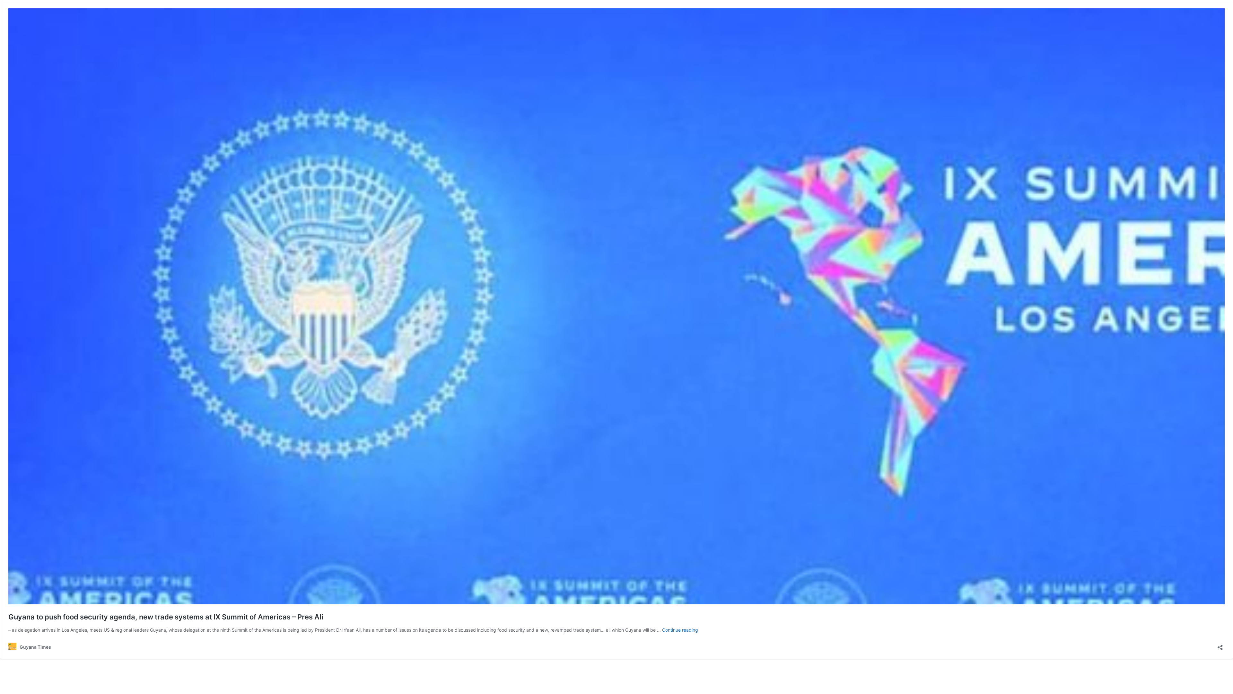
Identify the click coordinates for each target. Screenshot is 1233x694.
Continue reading (680, 630)
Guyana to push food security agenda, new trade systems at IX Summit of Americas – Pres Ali (165, 617)
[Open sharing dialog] (1220, 645)
